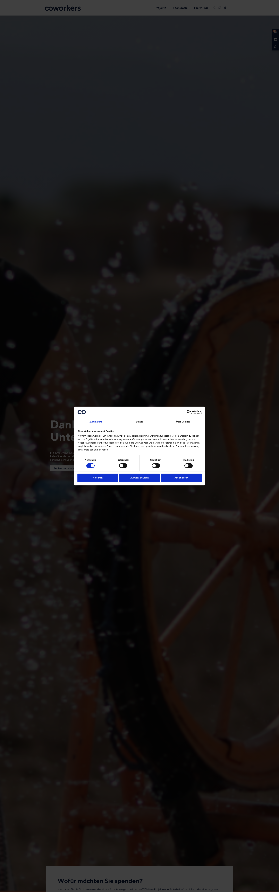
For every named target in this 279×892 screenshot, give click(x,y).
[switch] (123, 465)
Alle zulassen (181, 477)
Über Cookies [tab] (183, 421)
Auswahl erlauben (139, 477)
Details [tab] (139, 421)
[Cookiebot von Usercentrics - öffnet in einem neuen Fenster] (189, 412)
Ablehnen (98, 477)
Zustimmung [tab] (96, 421)
